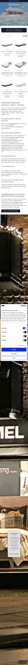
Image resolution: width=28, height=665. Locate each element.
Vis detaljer (21, 345)
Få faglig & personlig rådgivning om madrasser (14, 30)
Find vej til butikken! (14, 553)
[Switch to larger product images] (23, 36)
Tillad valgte (14, 353)
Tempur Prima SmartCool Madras (21, 92)
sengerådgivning (13, 123)
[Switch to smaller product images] (26, 36)
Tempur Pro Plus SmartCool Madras (7, 92)
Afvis (14, 358)
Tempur (7, 49)
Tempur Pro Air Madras (7, 51)
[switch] (25, 332)
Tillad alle (14, 349)
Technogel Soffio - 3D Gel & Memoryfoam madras (7, 73)
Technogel (7, 70)
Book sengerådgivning (10, 210)
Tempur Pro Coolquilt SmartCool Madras (21, 52)
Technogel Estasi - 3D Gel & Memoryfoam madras (21, 73)
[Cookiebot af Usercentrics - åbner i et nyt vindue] (21, 306)
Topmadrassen (7, 194)
